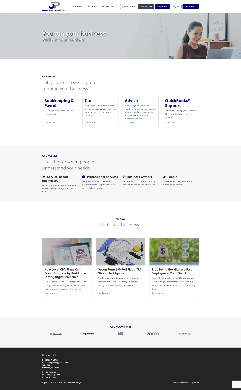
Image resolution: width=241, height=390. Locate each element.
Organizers (162, 6)
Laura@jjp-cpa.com (53, 374)
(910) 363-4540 (50, 372)
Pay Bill (176, 6)
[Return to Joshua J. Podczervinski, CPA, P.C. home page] (54, 6)
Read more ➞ (66, 292)
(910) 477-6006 (50, 377)
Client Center (128, 6)
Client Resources (107, 6)
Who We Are (92, 6)
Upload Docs (146, 6)
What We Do (77, 6)
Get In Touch (191, 6)
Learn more (59, 122)
